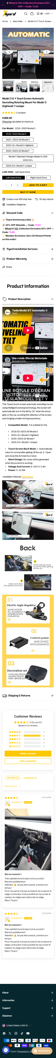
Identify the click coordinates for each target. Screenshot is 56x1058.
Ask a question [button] (28, 761)
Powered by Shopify (27, 1051)
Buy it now (28, 192)
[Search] (26, 14)
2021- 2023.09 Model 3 (18, 139)
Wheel (8, 228)
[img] (11, 798)
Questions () (30, 777)
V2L (16, 228)
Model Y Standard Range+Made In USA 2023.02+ (28, 158)
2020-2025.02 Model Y (18, 151)
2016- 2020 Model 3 (16, 134)
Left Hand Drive (13, 177)
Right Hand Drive (38, 177)
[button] (46, 13)
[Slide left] (9, 52)
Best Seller (18, 21)
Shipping (6, 121)
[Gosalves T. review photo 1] (28, 839)
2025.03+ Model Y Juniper (19, 166)
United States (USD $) (17, 1025)
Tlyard (13, 1051)
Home (5, 21)
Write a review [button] (28, 753)
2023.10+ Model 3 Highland (19, 145)
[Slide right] (46, 52)
